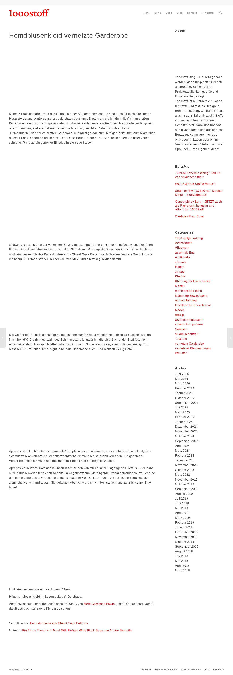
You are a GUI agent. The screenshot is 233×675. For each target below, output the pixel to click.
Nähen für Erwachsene (191, 295)
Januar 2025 (184, 421)
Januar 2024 (184, 460)
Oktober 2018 (184, 541)
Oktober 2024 (184, 436)
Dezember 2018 (186, 532)
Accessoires (183, 242)
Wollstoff (181, 353)
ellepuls (180, 262)
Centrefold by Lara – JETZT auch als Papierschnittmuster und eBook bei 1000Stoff (198, 205)
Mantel (180, 286)
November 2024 (186, 431)
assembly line (185, 252)
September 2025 (186, 402)
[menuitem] (146, 12)
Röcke (179, 310)
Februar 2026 (184, 388)
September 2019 (186, 488)
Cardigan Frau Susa (189, 216)
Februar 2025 (184, 417)
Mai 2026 (181, 378)
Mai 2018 (181, 560)
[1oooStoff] (29, 12)
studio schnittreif (186, 334)
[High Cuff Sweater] (230, 338)
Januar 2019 (184, 527)
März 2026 (182, 383)
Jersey (179, 271)
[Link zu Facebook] (10, 2)
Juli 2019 (181, 498)
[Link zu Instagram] (26, 2)
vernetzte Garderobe (189, 343)
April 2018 (182, 565)
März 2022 (182, 474)
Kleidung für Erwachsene (192, 281)
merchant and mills (188, 290)
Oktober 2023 (184, 469)
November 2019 (186, 479)
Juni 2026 (182, 374)
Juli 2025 (181, 407)
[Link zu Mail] (34, 2)
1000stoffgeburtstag (189, 238)
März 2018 (182, 570)
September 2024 (186, 441)
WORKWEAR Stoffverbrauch (195, 183)
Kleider (180, 276)
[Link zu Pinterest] (18, 2)
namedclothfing (186, 300)
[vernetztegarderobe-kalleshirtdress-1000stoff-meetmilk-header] (83, 79)
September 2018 (186, 546)
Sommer (181, 329)
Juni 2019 (182, 503)
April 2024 (182, 445)
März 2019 (182, 517)
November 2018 (186, 536)
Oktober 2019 (184, 484)
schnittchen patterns (189, 324)
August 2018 (184, 551)
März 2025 (182, 412)
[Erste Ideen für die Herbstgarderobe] (3, 338)
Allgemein (182, 247)
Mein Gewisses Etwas (99, 603)
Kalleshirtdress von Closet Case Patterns (58, 623)
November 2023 (186, 465)
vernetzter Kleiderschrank (193, 348)
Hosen (179, 266)
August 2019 (184, 493)
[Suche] (220, 12)
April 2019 (182, 512)
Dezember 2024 (186, 426)
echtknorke (183, 257)
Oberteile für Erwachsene (193, 305)
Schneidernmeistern (189, 319)
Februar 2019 (184, 522)
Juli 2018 (181, 556)
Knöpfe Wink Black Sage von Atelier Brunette (100, 630)
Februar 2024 (184, 455)
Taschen (181, 338)
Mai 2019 (181, 508)
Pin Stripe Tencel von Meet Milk (44, 630)
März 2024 (182, 450)
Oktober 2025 (184, 398)
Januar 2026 (184, 393)
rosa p (179, 314)
